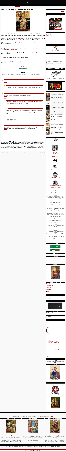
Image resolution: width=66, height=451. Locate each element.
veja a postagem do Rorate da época (13, 49)
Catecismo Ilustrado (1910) (55, 154)
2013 (47, 333)
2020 (47, 326)
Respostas (5, 98)
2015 (47, 331)
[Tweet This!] (22, 68)
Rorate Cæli (48, 291)
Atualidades (47, 42)
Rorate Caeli (16, 38)
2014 (47, 332)
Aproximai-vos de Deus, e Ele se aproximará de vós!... (53, 348)
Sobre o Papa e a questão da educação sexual (53, 341)
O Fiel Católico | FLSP (33, 3)
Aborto (47, 33)
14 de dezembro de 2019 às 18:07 (39, 85)
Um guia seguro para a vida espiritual (46, 6)
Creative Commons (61, 361)
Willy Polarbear (8, 85)
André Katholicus (8, 100)
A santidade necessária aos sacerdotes (52, 343)
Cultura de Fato (49, 287)
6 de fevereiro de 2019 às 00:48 (39, 108)
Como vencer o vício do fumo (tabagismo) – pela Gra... (54, 349)
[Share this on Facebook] (20, 68)
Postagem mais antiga (41, 152)
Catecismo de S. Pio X (55, 153)
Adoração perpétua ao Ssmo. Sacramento (55, 185)
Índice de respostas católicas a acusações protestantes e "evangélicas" (55, 50)
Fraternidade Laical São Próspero (43, 415)
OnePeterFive (48, 283)
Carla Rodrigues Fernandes (7, 93)
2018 (47, 328)
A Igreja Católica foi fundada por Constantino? (56, 110)
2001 (47, 355)
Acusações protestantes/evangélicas (50, 36)
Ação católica (47, 34)
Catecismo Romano (55, 152)
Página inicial (23, 152)
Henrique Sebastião (48, 60)
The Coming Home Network (50, 285)
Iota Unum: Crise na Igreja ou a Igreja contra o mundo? (33, 6)
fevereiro (49, 339)
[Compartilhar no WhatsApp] (26, 68)
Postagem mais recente (4, 152)
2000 (47, 356)
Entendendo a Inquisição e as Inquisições (55, 131)
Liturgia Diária (55, 162)
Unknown (47, 62)
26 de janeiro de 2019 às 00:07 (40, 93)
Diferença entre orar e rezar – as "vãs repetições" (56, 97)
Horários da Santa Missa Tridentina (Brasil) (55, 177)
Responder (5, 82)
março (48, 338)
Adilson (46, 64)
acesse (52, 416)
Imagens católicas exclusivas (55, 279)
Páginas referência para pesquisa (55, 169)
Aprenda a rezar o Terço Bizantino (54, 101)
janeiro (48, 340)
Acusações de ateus (48, 35)
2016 (47, 330)
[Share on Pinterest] (24, 68)
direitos (48, 361)
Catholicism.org (49, 289)
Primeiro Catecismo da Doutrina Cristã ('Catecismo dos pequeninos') (55, 156)
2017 (47, 329)
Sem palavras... (23, 6)
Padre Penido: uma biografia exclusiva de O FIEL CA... (53, 342)
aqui (30, 416)
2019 (47, 327)
